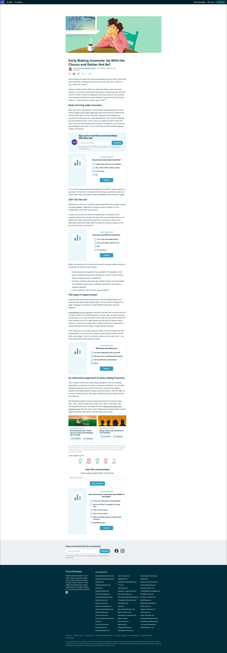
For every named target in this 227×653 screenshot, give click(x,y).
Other (96, 363)
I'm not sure (99, 171)
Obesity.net (144, 579)
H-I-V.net (121, 585)
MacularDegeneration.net (126, 609)
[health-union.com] (74, 572)
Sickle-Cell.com (145, 606)
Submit (106, 180)
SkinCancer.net (145, 612)
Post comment (97, 483)
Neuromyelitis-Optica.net (148, 576)
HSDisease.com (123, 588)
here (80, 451)
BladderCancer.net (101, 600)
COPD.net (98, 621)
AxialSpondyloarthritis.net (104, 597)
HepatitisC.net (122, 579)
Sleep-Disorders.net (147, 615)
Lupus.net (121, 606)
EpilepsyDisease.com (102, 630)
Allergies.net (99, 582)
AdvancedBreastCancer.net (104, 576)
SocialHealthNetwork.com (149, 618)
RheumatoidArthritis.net (148, 603)
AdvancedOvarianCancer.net (104, 579)
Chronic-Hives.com (101, 615)
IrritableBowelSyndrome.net (127, 600)
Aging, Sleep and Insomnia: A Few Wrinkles (111, 432)
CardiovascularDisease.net (104, 609)
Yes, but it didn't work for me (108, 243)
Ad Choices (69, 638)
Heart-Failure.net (123, 576)
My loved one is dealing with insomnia (108, 356)
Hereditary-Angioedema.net (127, 582)
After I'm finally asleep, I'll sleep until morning (107, 518)
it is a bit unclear (75, 207)
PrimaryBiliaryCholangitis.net (150, 591)
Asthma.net (99, 588)
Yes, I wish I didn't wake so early (107, 168)
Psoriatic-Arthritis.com (148, 597)
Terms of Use (85, 148)
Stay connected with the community (83, 546)
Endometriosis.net (101, 627)
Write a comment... (77, 478)
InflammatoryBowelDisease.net (128, 597)
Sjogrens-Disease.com (147, 609)
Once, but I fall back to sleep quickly (107, 501)
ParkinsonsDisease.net (147, 585)
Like (79, 461)
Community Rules (147, 635)
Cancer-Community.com (103, 606)
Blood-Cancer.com (101, 603)
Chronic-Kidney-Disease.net (104, 618)
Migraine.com (122, 624)
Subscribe (220, 2)
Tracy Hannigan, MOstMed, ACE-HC (85, 68)
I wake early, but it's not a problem (108, 164)
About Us (69, 635)
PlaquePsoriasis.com (147, 588)
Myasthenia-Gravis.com (126, 630)
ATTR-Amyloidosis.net (102, 594)
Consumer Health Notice (103, 635)
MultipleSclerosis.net (125, 627)
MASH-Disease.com (124, 612)
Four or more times (100, 513)
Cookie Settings (134, 635)
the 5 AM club (91, 113)
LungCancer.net (123, 603)
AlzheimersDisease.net (102, 585)
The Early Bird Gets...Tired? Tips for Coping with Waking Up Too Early (81, 433)
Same (114, 461)
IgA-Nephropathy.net (125, 594)
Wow (104, 461)
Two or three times (100, 510)
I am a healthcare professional (105, 360)
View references (75, 456)
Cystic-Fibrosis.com (102, 624)
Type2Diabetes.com (147, 627)
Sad (96, 461)
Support (88, 461)
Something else (99, 523)
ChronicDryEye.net (101, 612)
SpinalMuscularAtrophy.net (149, 621)
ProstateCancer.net (146, 594)
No (96, 175)
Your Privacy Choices (120, 635)
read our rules (91, 473)
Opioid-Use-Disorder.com (149, 582)
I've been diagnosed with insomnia (107, 353)
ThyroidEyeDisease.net (148, 624)
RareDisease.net (145, 600)
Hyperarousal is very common (80, 312)
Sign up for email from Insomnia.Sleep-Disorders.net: (98, 137)
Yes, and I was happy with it (107, 239)
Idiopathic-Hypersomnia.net (127, 591)
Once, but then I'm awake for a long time (106, 505)
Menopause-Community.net (127, 615)
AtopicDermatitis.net (102, 591)
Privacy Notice (116, 146)
